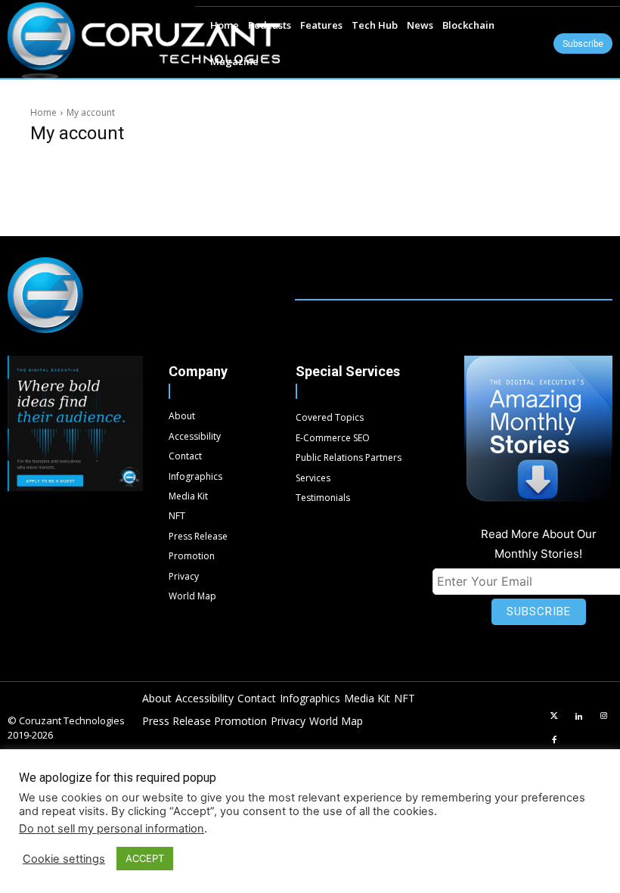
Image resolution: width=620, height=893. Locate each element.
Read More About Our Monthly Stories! (539, 544)
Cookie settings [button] (64, 859)
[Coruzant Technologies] (144, 40)
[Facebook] (554, 740)
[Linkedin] (579, 716)
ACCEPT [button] (145, 858)
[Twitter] (554, 716)
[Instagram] (603, 716)
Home (43, 112)
